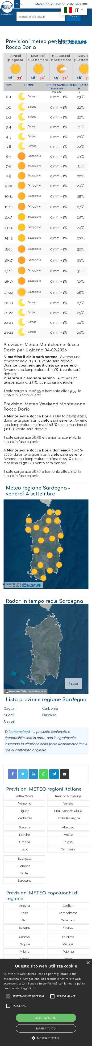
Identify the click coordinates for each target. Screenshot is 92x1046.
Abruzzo (68, 827)
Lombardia (24, 818)
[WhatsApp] (43, 774)
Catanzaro (68, 920)
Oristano (49, 715)
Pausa (73, 683)
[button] (46, 1038)
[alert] (46, 1002)
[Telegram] (54, 774)
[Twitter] (23, 774)
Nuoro (9, 715)
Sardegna (24, 880)
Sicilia (24, 873)
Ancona (24, 905)
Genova (24, 937)
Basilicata (24, 858)
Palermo (68, 937)
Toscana (24, 827)
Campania (68, 849)
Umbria (24, 842)
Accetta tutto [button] (45, 1018)
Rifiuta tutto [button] (46, 1028)
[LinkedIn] (33, 774)
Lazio (24, 849)
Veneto (68, 803)
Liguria (24, 811)
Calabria (24, 866)
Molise (68, 834)
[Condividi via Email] (64, 774)
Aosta (24, 913)
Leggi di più (28, 988)
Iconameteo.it (19, 732)
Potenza (68, 951)
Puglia (68, 842)
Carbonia (50, 708)
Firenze (68, 927)
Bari (24, 920)
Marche (24, 834)
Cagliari (10, 708)
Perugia (68, 944)
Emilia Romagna (68, 818)
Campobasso (68, 913)
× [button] (88, 963)
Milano (24, 951)
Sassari (9, 722)
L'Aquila (24, 944)
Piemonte (24, 803)
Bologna (24, 927)
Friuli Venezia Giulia (68, 811)
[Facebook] (12, 774)
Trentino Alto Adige (68, 796)
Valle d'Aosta (24, 796)
